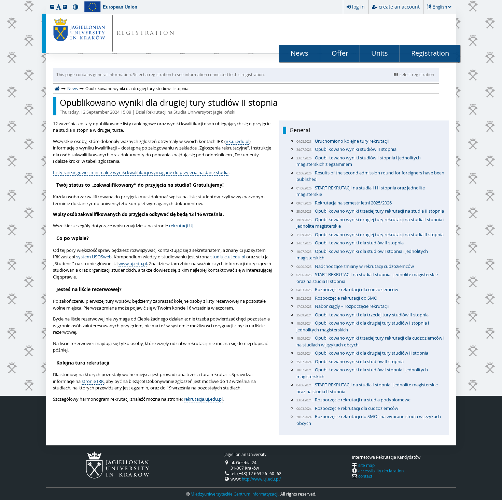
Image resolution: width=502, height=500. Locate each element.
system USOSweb (94, 257)
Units (379, 53)
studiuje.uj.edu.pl (227, 257)
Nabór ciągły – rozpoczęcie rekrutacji (352, 306)
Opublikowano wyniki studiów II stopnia (355, 149)
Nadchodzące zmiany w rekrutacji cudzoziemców (364, 266)
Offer (340, 53)
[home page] (57, 88)
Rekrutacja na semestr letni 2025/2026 (353, 203)
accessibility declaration (381, 470)
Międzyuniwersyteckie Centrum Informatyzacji (234, 494)
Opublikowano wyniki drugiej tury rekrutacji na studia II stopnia (379, 234)
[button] (52, 6)
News (299, 53)
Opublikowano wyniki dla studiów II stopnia (359, 243)
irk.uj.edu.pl (237, 141)
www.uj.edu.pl (132, 263)
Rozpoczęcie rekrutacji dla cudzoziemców (356, 289)
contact (365, 476)
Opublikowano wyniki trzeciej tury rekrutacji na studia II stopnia (379, 211)
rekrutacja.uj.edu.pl (203, 399)
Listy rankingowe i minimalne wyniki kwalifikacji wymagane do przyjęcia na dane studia (140, 172)
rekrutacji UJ (181, 226)
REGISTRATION (146, 33)
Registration (430, 53)
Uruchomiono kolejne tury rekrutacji (352, 141)
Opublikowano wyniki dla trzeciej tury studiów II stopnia (372, 315)
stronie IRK (93, 381)
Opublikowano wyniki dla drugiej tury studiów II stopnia (169, 106)
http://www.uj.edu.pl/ (261, 479)
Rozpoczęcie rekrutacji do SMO (346, 298)
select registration (417, 74)
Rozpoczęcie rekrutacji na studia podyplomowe (362, 400)
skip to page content (1, 1)
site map (366, 465)
